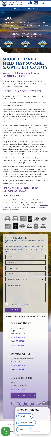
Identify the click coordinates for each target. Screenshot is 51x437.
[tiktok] (39, 403)
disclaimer (25, 304)
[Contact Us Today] (36, 3)
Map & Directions (18, 337)
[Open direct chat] (44, 403)
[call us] (42, 4)
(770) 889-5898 (19, 345)
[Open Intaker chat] (19, 435)
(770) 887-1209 (20, 341)
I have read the (19, 304)
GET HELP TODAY (13, 310)
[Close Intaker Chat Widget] (48, 403)
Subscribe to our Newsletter (23, 395)
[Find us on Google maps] (30, 4)
